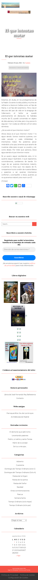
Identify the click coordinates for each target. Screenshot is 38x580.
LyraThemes (27, 570)
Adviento (19, 461)
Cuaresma (27, 63)
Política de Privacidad (9, 575)
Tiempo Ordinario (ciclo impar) (20, 502)
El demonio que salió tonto (20, 432)
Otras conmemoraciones (20, 491)
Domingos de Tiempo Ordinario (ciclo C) (20, 469)
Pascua (20, 494)
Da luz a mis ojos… (20, 446)
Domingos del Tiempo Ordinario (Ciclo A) (20, 472)
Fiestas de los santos (20, 480)
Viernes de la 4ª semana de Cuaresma (19, 67)
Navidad (20, 487)
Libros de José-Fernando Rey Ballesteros (20, 395)
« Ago (18, 556)
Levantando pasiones (20, 436)
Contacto (20, 398)
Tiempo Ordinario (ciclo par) (20, 505)
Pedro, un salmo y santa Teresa (20, 439)
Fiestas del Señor (20, 483)
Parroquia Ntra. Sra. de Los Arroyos (20, 413)
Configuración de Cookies (18, 578)
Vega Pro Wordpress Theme (15, 570)
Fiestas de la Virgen (20, 476)
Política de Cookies (27, 575)
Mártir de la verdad (20, 443)
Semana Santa (20, 498)
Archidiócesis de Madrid (20, 417)
